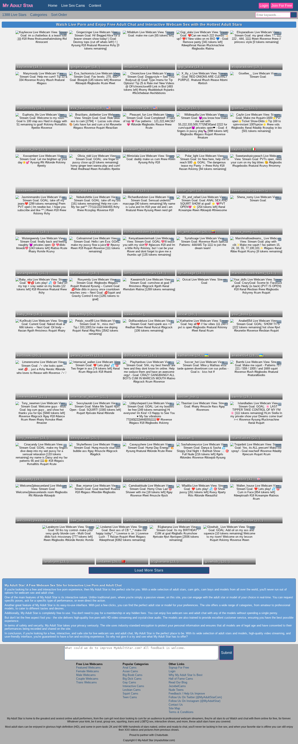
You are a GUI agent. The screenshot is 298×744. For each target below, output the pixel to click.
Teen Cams (130, 697)
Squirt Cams (130, 693)
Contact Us (176, 704)
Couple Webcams (87, 678)
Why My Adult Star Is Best (185, 675)
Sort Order (59, 15)
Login (264, 5)
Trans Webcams (86, 682)
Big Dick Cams (132, 678)
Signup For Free (179, 667)
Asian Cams (130, 671)
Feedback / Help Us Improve (187, 693)
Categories (38, 15)
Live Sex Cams (73, 5)
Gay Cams (129, 682)
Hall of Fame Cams (181, 678)
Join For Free (281, 5)
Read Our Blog (178, 682)
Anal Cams (130, 667)
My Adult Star (18, 5)
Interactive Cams (133, 686)
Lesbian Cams (132, 689)
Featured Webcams (88, 667)
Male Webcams (86, 675)
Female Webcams (87, 671)
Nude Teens (176, 689)
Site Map (174, 708)
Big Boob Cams (132, 675)
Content (95, 5)
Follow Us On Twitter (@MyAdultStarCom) (195, 697)
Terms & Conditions (181, 712)
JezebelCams (177, 686)
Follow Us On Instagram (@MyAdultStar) (194, 701)
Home (52, 5)
